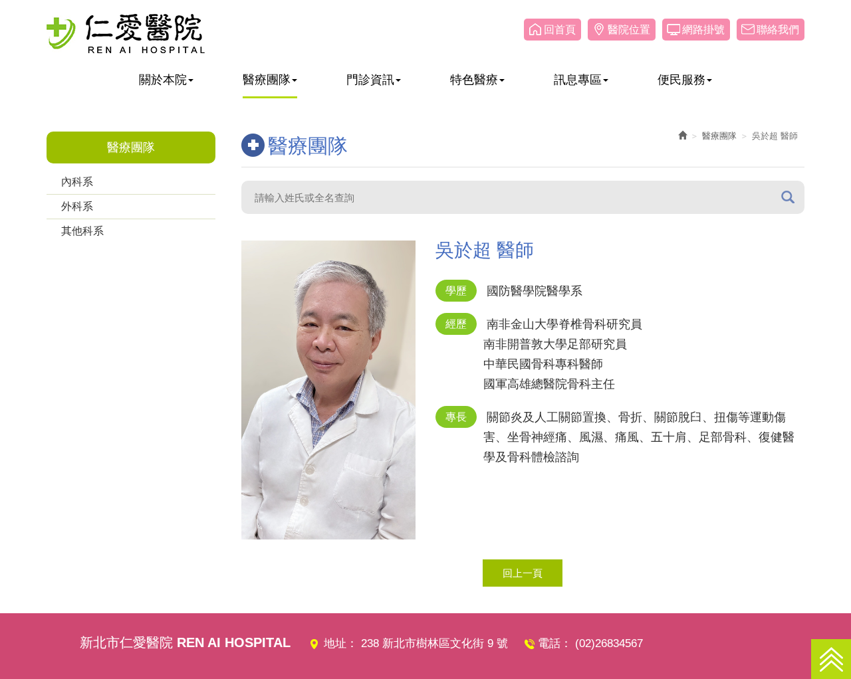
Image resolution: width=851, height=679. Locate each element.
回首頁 (560, 29)
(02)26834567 (609, 643)
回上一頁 (523, 573)
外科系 (77, 206)
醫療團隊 (719, 136)
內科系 (77, 181)
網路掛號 (703, 29)
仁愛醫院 (126, 33)
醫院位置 (629, 29)
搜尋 (787, 197)
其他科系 (82, 231)
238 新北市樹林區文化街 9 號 (434, 643)
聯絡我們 (778, 29)
